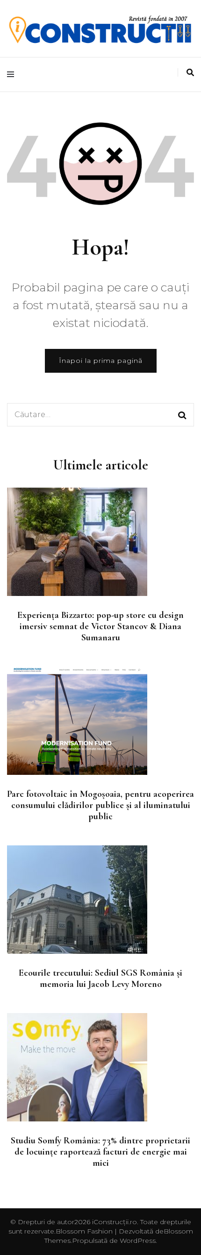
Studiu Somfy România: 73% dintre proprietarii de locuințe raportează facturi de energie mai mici (100, 1152)
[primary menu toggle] (13, 74)
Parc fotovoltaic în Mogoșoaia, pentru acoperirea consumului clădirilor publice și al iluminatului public (100, 805)
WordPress (138, 1240)
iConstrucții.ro (114, 1222)
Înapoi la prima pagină (101, 360)
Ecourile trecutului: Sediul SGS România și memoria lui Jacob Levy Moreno (100, 978)
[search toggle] (190, 73)
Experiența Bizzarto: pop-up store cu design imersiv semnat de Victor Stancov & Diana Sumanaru (100, 626)
